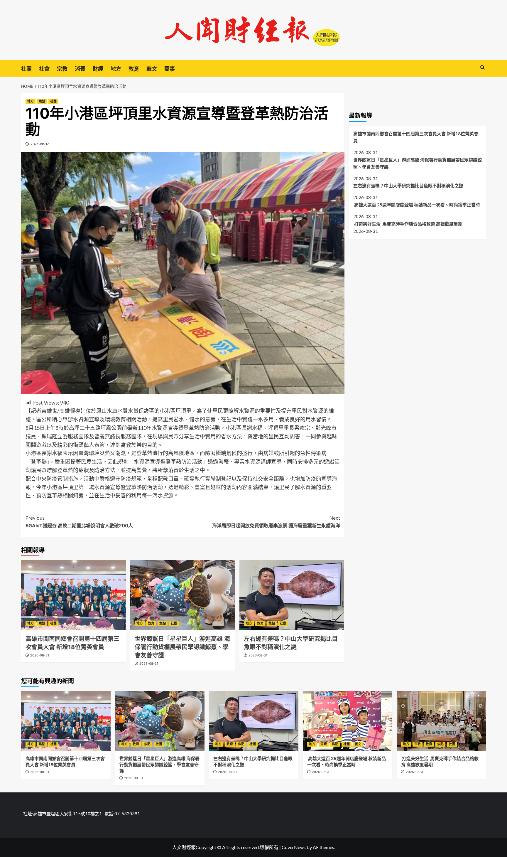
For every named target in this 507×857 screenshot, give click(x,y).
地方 (116, 69)
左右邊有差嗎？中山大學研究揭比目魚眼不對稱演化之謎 (408, 185)
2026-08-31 (39, 655)
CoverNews (294, 847)
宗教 (62, 69)
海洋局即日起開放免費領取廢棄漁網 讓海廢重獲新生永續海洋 (276, 521)
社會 (44, 69)
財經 (98, 69)
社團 (26, 69)
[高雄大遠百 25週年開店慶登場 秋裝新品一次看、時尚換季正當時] (347, 721)
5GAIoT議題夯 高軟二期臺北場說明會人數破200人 (79, 521)
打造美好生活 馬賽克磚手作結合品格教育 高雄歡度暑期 (407, 223)
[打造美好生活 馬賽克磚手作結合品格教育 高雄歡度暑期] (441, 721)
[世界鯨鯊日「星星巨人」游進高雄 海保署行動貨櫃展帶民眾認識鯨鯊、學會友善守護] (182, 595)
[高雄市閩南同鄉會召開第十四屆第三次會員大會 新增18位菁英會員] (73, 595)
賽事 (169, 69)
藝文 (151, 69)
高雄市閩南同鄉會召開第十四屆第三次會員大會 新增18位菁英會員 (415, 137)
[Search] (482, 68)
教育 (134, 69)
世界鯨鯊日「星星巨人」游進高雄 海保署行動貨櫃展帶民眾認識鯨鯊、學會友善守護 (182, 647)
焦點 (42, 101)
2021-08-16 (40, 144)
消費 (80, 69)
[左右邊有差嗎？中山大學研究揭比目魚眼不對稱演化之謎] (291, 595)
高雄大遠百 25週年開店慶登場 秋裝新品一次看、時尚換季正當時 (416, 204)
